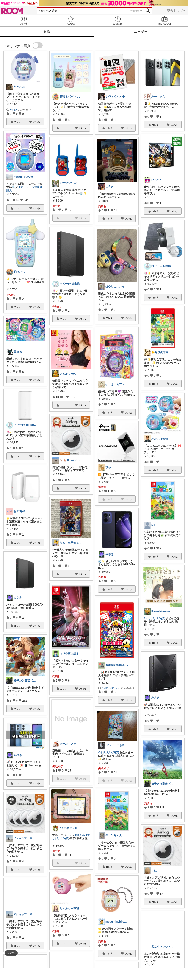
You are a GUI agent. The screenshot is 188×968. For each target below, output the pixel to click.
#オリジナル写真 (29, 187)
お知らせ (117, 20)
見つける (70, 20)
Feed (23, 20)
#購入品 (80, 835)
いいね (36, 122)
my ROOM (164, 20)
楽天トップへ (176, 10)
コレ (16, 122)
